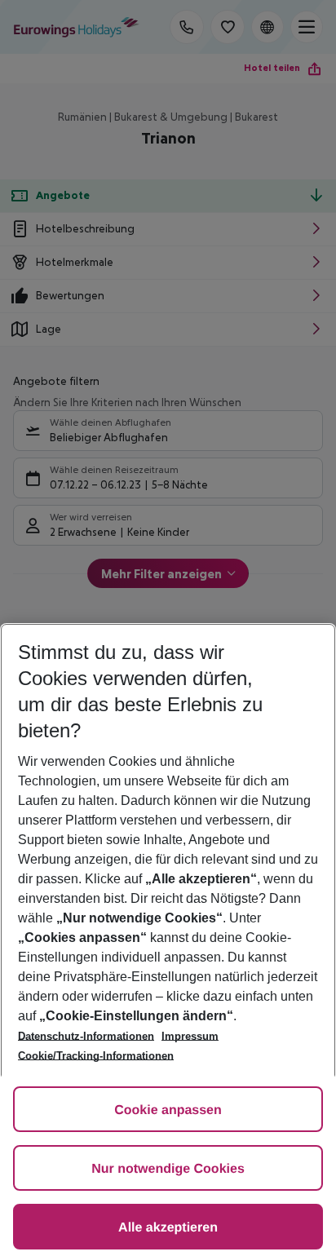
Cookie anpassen (168, 1110)
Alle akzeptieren (168, 1228)
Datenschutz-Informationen (86, 1036)
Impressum (190, 1036)
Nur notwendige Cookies (168, 1169)
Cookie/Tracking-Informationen (96, 1056)
